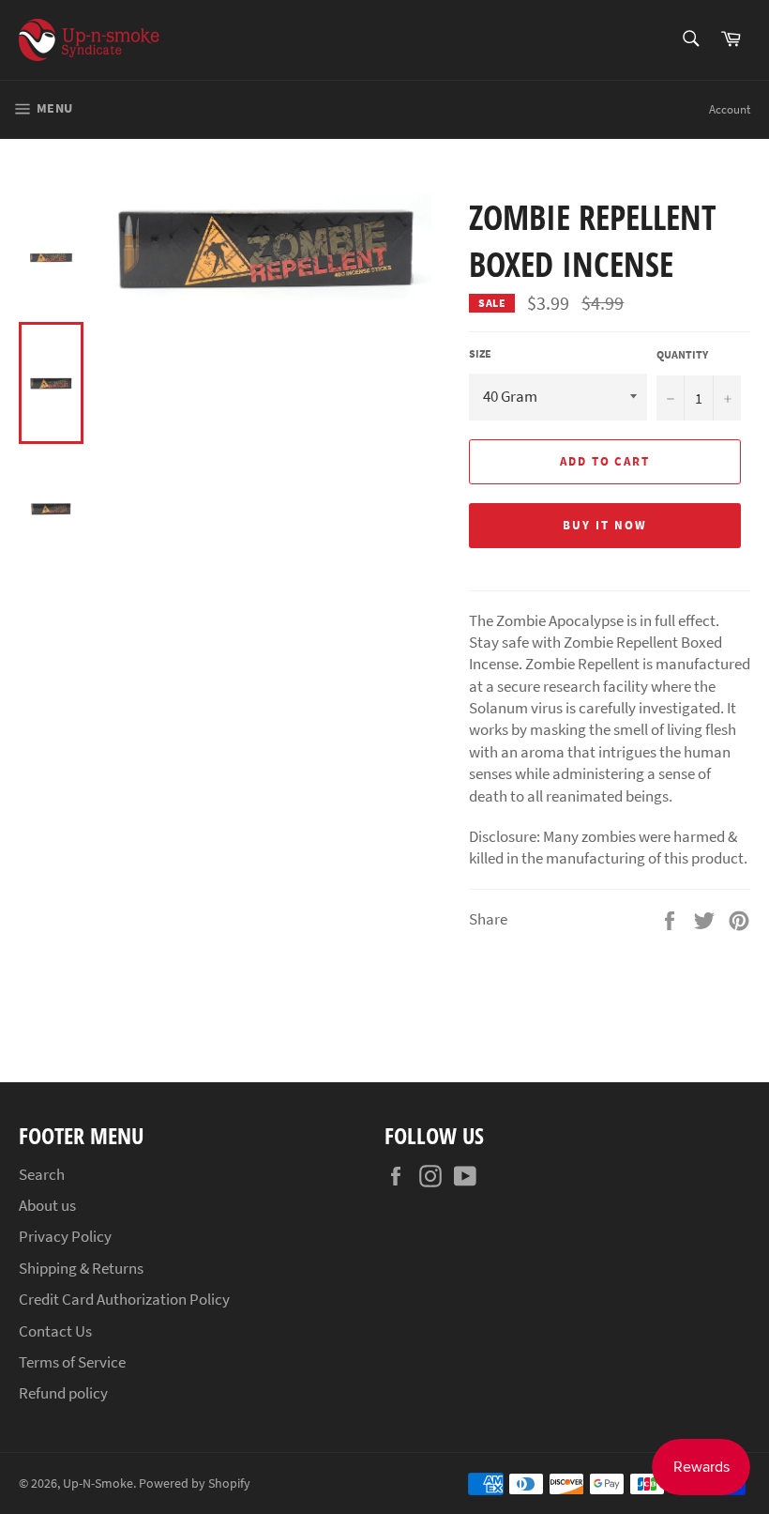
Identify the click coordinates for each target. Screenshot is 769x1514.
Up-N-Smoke (98, 1483)
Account (729, 109)
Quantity (682, 354)
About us (47, 1205)
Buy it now (605, 525)
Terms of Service (72, 1362)
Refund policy (63, 1393)
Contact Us (55, 1331)
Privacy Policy (65, 1236)
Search (42, 1174)
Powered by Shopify (194, 1483)
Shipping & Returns (81, 1268)
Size (480, 353)
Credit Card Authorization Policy (124, 1299)
